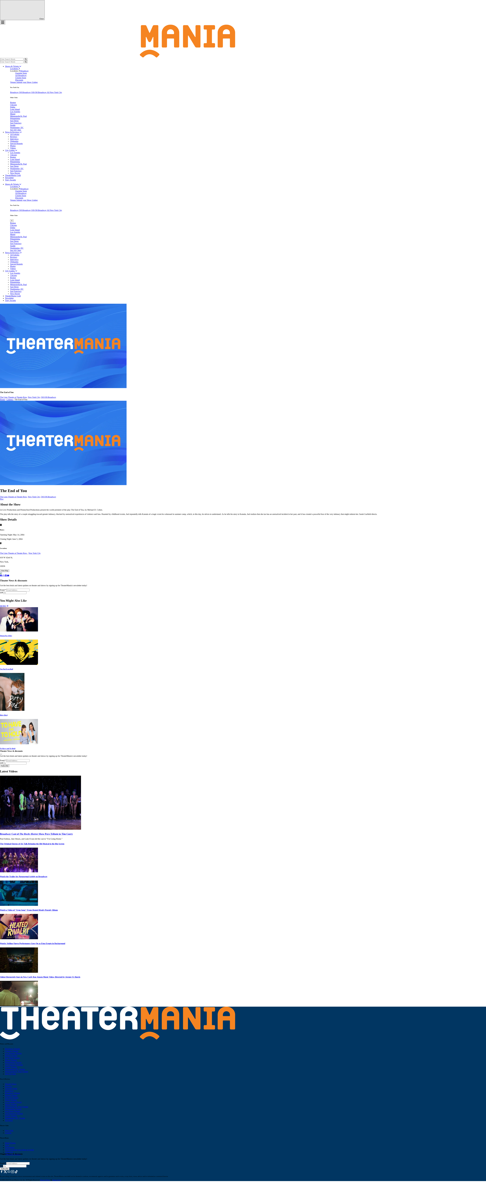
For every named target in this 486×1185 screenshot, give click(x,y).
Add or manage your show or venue (19, 1150)
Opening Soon (21, 73)
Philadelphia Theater (13, 1062)
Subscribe (5, 595)
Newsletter (9, 178)
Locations (14, 69)
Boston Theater (11, 1056)
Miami (12, 114)
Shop (7, 1145)
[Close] (1, 754)
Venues (13, 82)
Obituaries (14, 141)
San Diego (14, 121)
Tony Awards (10, 180)
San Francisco (15, 123)
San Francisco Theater (14, 1065)
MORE (3, 606)
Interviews (14, 139)
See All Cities (15, 130)
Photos (13, 146)
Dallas (12, 107)
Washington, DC (17, 127)
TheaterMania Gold (13, 175)
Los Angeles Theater (13, 1053)
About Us (9, 1152)
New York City (34, 397)
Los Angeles (15, 112)
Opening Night (11, 1088)
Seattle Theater (11, 1067)
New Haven (15, 173)
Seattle (12, 125)
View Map (4, 571)
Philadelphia (15, 118)
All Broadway (21, 75)
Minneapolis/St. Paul (18, 116)
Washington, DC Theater (15, 1069)
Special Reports (16, 143)
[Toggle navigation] (2, 22)
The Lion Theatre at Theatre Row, (13, 397)
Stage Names (10, 1143)
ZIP (1, 592)
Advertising (9, 1147)
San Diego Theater (12, 1111)
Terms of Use (56, 1180)
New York (9, 1130)
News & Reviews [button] (12, 132)
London (8, 1133)
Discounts (19, 80)
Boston (13, 102)
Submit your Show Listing (27, 82)
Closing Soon (20, 78)
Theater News (10, 1084)
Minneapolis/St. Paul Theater (16, 1072)
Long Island (15, 109)
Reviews (13, 137)
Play (2, 499)
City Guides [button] (10, 150)
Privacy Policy (45, 1180)
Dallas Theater (11, 1100)
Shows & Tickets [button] (12, 66)
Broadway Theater (12, 1049)
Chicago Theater (11, 1051)
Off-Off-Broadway (39, 92)
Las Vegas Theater (12, 1058)
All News (9, 1120)
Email (3, 590)
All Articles (14, 134)
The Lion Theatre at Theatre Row (13, 553)
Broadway (24, 71)
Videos (13, 148)
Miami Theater (11, 1060)
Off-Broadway (25, 92)
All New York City (54, 92)
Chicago (13, 105)
